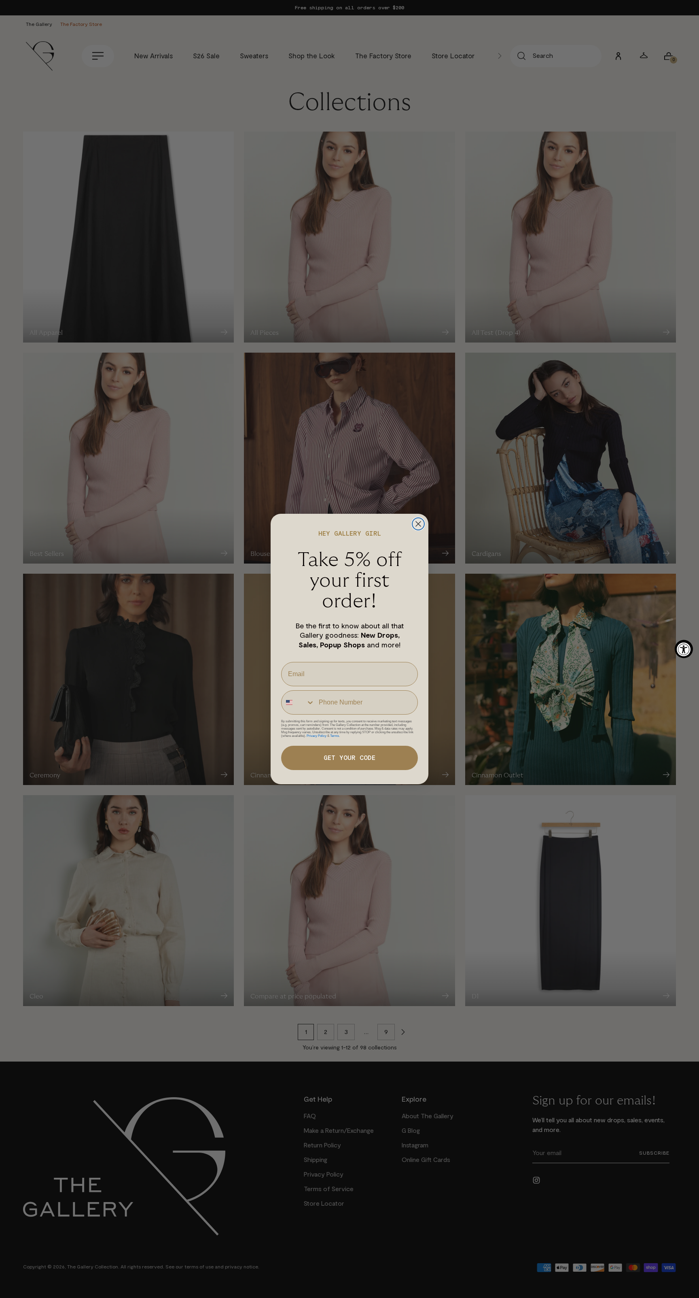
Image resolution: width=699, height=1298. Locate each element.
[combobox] (298, 702)
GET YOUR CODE (349, 758)
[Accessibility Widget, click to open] (684, 649)
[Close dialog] (418, 524)
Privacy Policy (316, 736)
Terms (334, 736)
